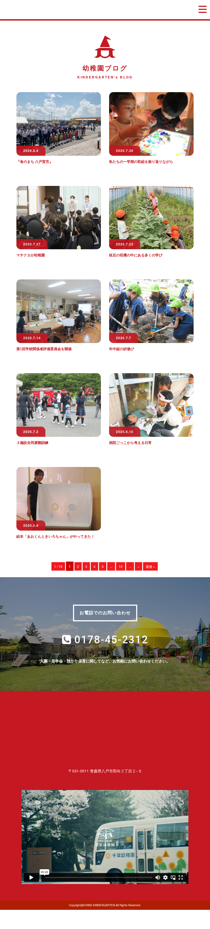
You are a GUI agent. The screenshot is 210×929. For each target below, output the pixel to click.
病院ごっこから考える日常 (130, 443)
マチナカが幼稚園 (30, 255)
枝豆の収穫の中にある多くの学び (135, 255)
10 (120, 566)
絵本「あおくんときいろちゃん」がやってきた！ (55, 536)
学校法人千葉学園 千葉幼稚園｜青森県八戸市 (58, 9)
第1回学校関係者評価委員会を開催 (44, 349)
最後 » (150, 566)
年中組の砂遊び (121, 349)
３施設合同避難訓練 (32, 443)
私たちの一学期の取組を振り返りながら (141, 162)
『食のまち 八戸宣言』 (34, 162)
